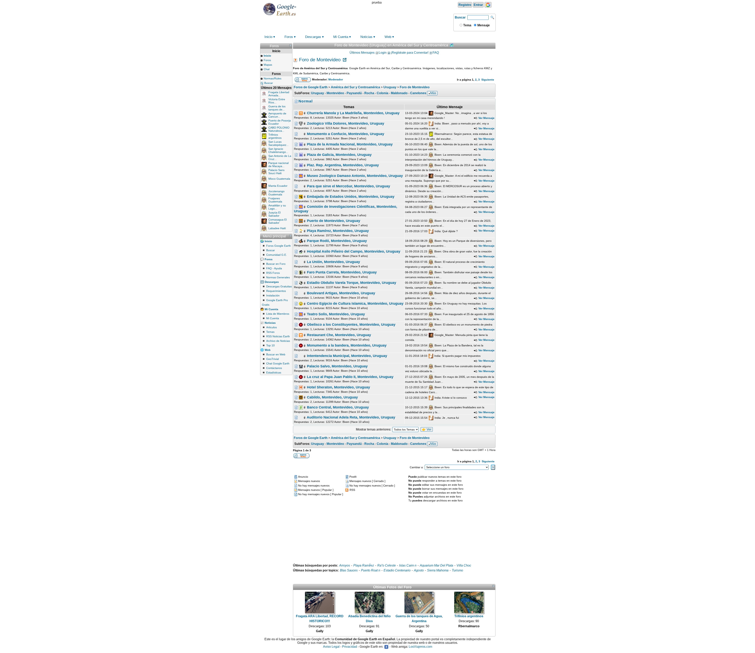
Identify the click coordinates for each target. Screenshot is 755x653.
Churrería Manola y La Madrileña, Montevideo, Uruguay (353, 113)
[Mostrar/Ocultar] (290, 45)
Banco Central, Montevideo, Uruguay (338, 407)
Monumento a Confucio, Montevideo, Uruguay (345, 134)
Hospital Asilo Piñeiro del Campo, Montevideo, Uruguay (353, 251)
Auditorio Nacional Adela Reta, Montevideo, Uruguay (351, 417)
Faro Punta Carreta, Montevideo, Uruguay (342, 272)
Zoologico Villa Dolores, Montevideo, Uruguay (345, 123)
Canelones (418, 93)
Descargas (313, 37)
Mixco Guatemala (279, 178)
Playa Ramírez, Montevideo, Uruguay (338, 231)
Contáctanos (274, 368)
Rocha (369, 93)
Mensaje (483, 25)
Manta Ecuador (277, 185)
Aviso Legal (331, 646)
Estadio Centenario (397, 570)
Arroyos (344, 565)
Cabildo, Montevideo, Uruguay (332, 397)
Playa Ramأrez (363, 565)
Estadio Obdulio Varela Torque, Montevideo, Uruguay (351, 283)
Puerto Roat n (370, 570)
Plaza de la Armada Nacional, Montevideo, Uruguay (350, 144)
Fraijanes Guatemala (275, 200)
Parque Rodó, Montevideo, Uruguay (337, 241)
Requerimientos (276, 290)
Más (433, 93)
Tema (466, 25)
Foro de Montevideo (320, 59)
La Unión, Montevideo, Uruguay (333, 262)
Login (383, 52)
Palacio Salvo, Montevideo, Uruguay (337, 366)
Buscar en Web (275, 354)
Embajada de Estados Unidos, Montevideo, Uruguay (350, 197)
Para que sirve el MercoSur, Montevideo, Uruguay (348, 186)
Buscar (460, 17)
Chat (267, 69)
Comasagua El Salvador (277, 221)
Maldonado (399, 93)
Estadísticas (273, 372)
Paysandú (354, 93)
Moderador (335, 79)
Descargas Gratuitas (279, 286)
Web (388, 37)
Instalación (273, 295)
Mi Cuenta (340, 37)
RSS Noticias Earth (278, 336)
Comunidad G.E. (276, 254)
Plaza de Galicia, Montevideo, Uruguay (339, 155)
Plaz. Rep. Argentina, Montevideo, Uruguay (343, 165)
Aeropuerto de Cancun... (277, 115)
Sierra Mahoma (437, 570)
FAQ (436, 52)
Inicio (268, 37)
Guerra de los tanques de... (276, 108)
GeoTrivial (272, 359)
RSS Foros (273, 272)
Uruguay (317, 93)
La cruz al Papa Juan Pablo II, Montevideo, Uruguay (350, 377)
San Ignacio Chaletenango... (278, 150)
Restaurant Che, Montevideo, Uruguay (339, 335)
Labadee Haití (277, 228)
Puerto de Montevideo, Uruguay (333, 221)
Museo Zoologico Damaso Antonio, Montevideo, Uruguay (355, 176)
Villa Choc (464, 565)
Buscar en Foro (275, 263)
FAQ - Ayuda (274, 268)
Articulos (271, 327)
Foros (289, 37)
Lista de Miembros (277, 313)
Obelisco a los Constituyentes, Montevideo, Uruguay (351, 324)
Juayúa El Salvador (274, 214)
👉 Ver (426, 429)
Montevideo (335, 93)
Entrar (478, 4)
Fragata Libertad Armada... (278, 94)
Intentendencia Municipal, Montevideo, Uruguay (347, 356)
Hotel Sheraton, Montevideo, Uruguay (338, 387)
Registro (465, 4)
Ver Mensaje (486, 118)
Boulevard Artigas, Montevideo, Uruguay (341, 293)
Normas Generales (278, 277)
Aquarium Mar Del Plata (436, 565)
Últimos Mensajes (362, 52)
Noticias (366, 37)
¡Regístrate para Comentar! (409, 52)
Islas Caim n (407, 565)
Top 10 (270, 345)
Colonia (382, 93)
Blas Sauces (349, 570)
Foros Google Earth (278, 245)
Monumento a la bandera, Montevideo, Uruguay (347, 345)
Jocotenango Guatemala (276, 193)
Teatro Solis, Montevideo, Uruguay (336, 314)
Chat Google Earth (277, 363)
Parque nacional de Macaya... (278, 164)
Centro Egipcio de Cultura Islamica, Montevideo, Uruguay (355, 303)
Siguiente (487, 79)
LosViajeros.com (420, 646)
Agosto (419, 570)
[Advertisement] (394, 530)
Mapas (268, 64)
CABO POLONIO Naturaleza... (278, 129)
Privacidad (349, 646)
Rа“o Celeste (386, 565)
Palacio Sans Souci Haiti (276, 171)
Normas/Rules (272, 78)
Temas (270, 331)
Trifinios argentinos (275, 136)
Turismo (457, 570)
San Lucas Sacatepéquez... (278, 143)
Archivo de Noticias (278, 340)
